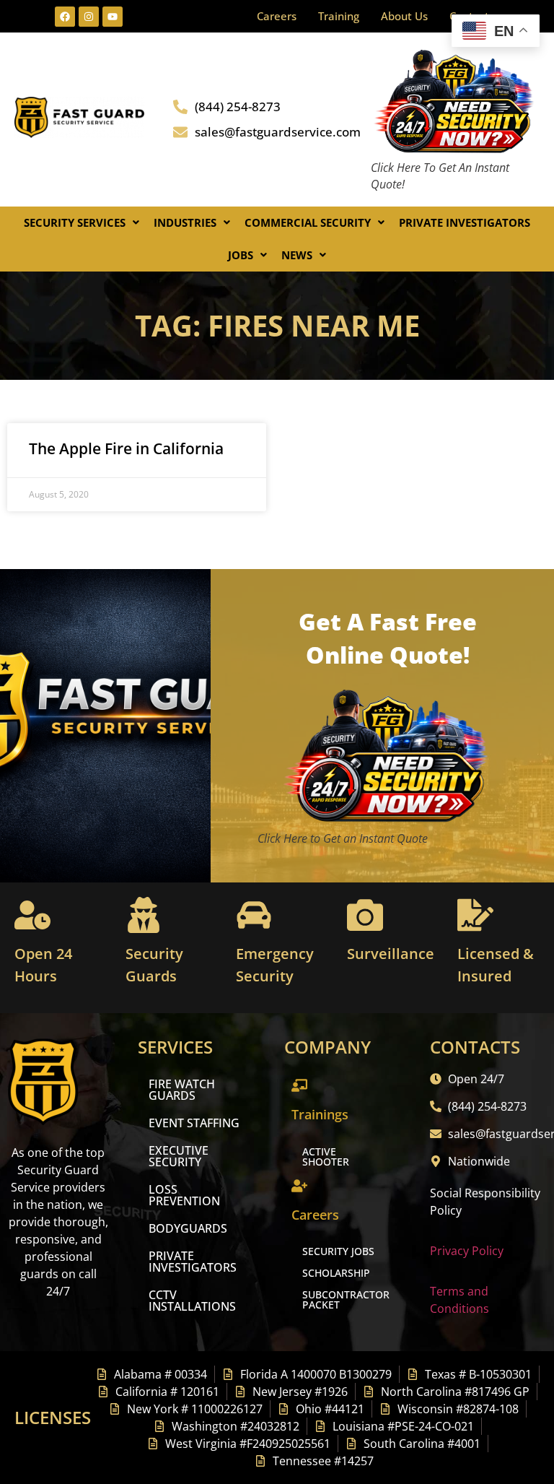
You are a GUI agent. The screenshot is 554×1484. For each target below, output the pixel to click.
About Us (404, 16)
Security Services (75, 222)
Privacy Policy (467, 1251)
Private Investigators (464, 222)
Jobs (240, 255)
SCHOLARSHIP (336, 1273)
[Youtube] (112, 16)
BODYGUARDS (188, 1228)
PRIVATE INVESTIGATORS (193, 1261)
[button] (81, 223)
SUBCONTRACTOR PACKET (346, 1299)
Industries (185, 222)
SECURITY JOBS (338, 1251)
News (296, 255)
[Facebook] (65, 16)
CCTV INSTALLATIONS (192, 1300)
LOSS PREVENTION (184, 1195)
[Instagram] (89, 16)
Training (338, 16)
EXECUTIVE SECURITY (178, 1156)
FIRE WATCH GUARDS (182, 1089)
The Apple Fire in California (126, 448)
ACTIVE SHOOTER (325, 1156)
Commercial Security (308, 222)
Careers (276, 16)
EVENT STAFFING (194, 1123)
